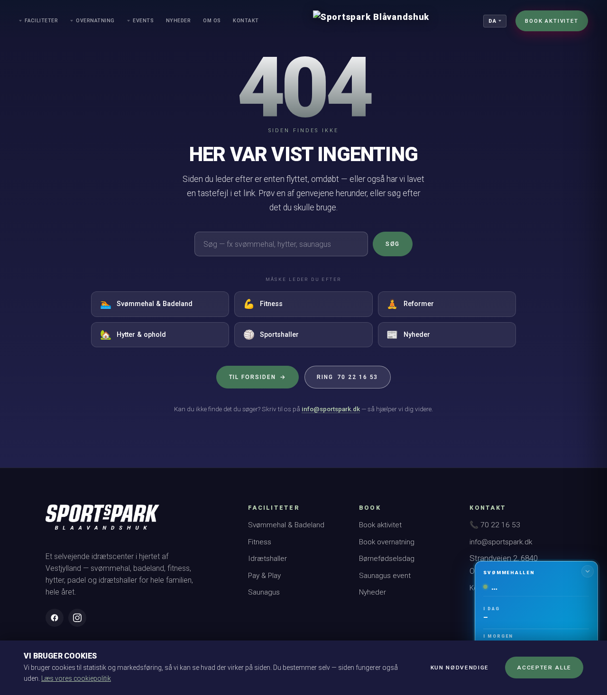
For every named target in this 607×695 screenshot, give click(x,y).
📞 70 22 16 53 (494, 525)
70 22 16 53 (347, 377)
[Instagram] (77, 618)
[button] (536, 623)
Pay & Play (264, 575)
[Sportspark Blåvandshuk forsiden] (102, 522)
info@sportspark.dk (331, 409)
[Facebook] (55, 618)
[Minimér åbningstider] (587, 571)
